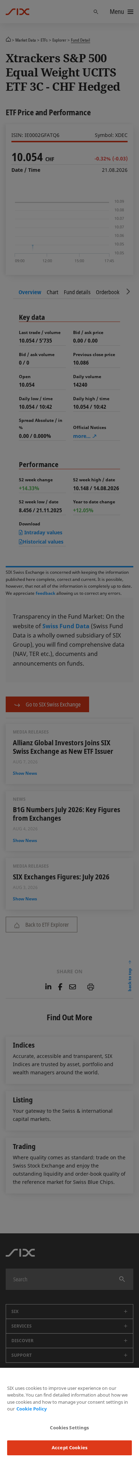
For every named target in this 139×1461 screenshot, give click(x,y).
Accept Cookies (69, 1447)
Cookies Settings (69, 1427)
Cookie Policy (31, 1409)
